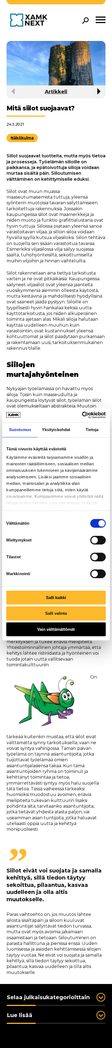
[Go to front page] (30, 20)
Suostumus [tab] (20, 429)
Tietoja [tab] (92, 429)
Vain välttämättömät (56, 629)
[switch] (98, 540)
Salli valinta (56, 613)
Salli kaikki (56, 597)
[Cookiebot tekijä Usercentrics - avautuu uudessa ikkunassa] (82, 415)
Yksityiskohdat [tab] (56, 429)
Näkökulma (22, 137)
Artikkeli (56, 92)
